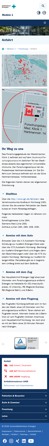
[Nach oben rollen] (45, 442)
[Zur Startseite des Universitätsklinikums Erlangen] (9, 6)
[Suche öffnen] (43, 6)
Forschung (7, 409)
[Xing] (17, 441)
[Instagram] (11, 441)
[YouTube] (31, 441)
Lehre (5, 416)
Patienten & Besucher (13, 395)
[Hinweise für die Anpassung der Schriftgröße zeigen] (44, 13)
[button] (45, 343)
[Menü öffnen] (45, 23)
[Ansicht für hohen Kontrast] (38, 13)
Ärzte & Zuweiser (11, 402)
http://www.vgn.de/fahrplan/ (25, 199)
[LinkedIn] (24, 441)
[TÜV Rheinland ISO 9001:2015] (24, 343)
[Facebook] (5, 441)
